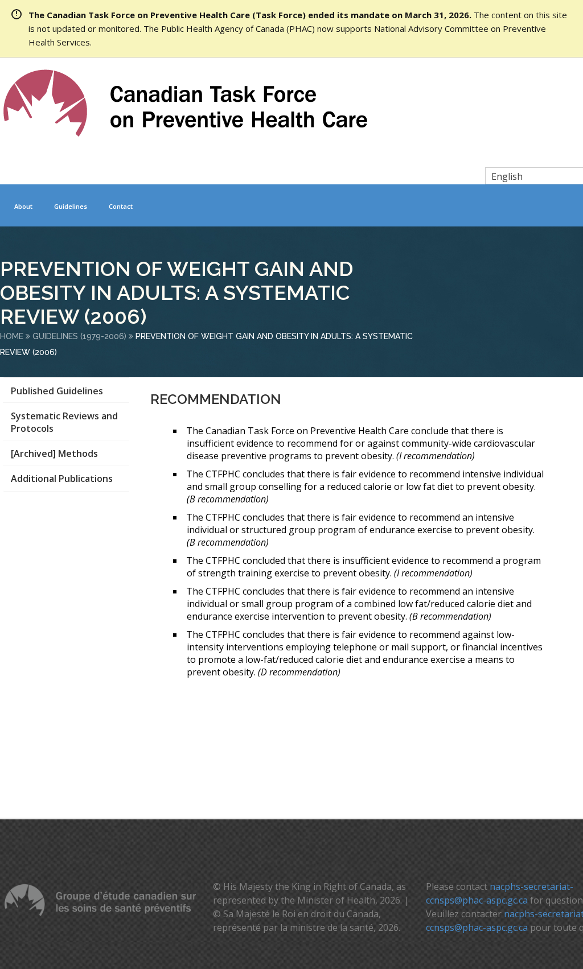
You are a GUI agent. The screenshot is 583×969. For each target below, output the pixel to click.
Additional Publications (62, 478)
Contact (121, 206)
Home (11, 336)
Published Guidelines (57, 391)
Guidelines (70, 206)
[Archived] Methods (54, 453)
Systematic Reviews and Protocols (64, 422)
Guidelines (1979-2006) (79, 336)
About (23, 206)
